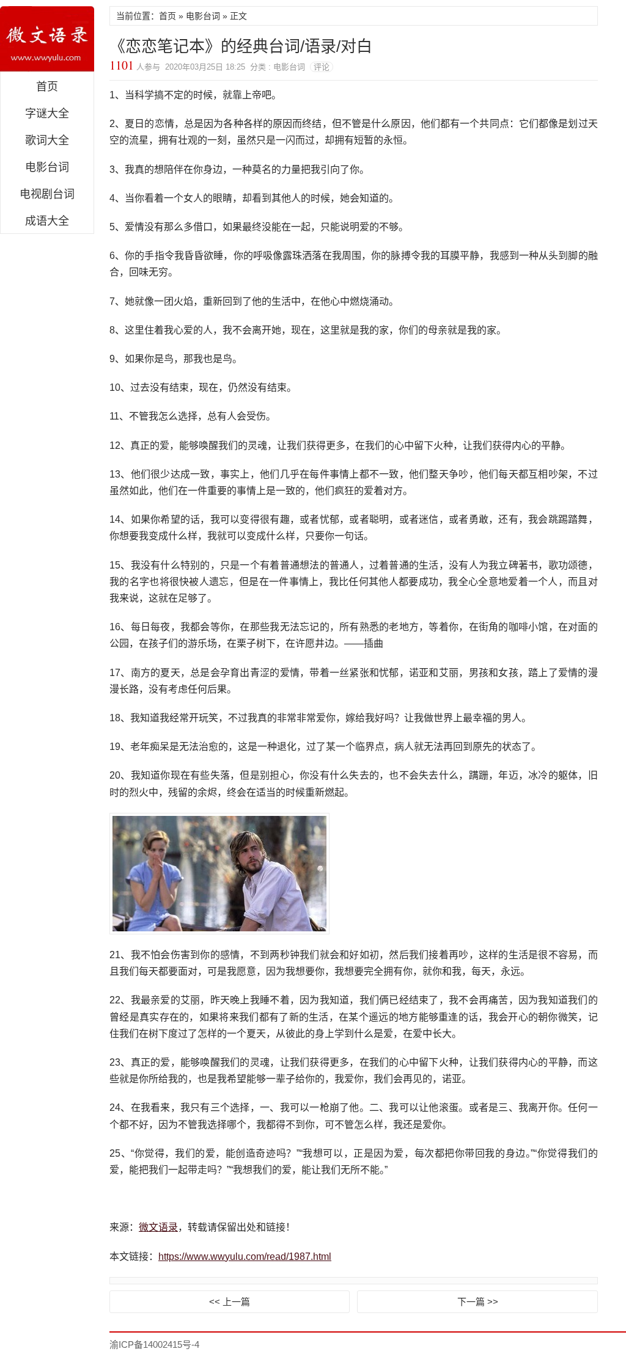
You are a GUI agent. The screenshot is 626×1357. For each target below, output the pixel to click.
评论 (322, 66)
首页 (47, 87)
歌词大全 (47, 140)
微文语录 (47, 39)
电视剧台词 (47, 194)
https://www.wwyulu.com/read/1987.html (244, 1256)
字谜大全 (47, 113)
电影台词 (47, 167)
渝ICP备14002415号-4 (154, 1344)
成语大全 (47, 221)
